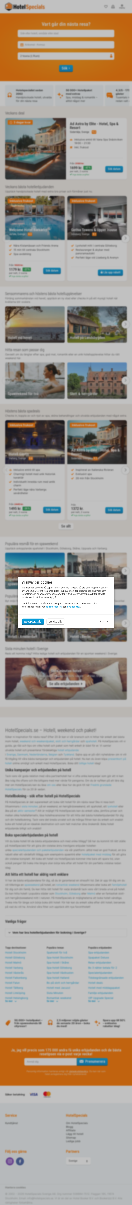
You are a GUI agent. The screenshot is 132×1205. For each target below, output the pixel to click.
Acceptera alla (32, 621)
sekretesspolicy (54, 606)
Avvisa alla (55, 621)
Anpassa (103, 621)
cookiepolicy (73, 606)
